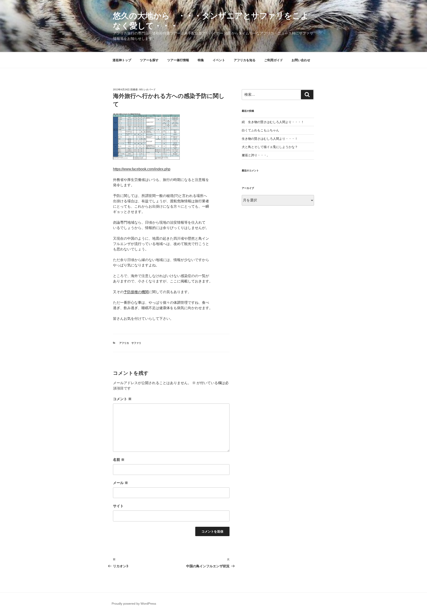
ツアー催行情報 (178, 60)
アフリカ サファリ (130, 343)
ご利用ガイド (273, 60)
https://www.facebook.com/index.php (141, 169)
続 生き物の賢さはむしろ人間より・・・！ (273, 122)
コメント (122, 399)
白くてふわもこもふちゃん (260, 130)
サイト (118, 506)
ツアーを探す (149, 60)
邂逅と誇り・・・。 (256, 155)
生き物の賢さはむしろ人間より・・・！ (270, 138)
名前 (119, 460)
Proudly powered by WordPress (134, 603)
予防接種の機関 (136, 292)
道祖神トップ (122, 60)
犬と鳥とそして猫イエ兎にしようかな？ (270, 147)
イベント (219, 60)
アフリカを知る (245, 60)
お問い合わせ (301, 60)
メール (120, 483)
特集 (201, 60)
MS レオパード (147, 89)
